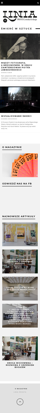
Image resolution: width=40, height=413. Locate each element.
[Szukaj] (38, 3)
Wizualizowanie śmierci (16, 116)
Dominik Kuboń (6, 72)
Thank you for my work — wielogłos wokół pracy (20, 289)
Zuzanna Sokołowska (9, 118)
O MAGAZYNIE (21, 388)
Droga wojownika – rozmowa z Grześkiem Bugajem (20, 261)
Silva (20, 234)
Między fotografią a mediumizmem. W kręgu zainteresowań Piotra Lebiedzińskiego (16, 66)
